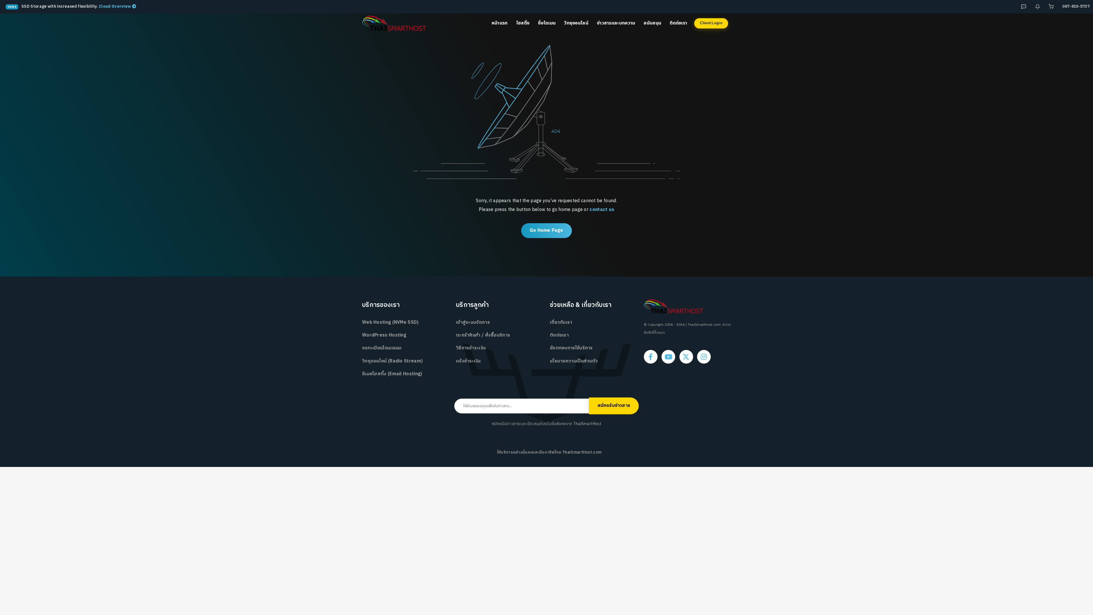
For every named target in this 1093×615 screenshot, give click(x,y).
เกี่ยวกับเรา (561, 322)
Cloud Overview (115, 6)
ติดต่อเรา (678, 23)
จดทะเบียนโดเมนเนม (382, 348)
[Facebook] (651, 357)
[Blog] (1023, 6)
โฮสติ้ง (523, 23)
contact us (601, 210)
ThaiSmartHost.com (581, 452)
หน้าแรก (500, 23)
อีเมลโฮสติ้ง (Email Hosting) (392, 374)
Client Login (711, 23)
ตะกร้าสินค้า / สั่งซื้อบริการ (483, 335)
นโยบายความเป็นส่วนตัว (574, 361)
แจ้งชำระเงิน (468, 361)
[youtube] (668, 357)
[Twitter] (686, 357)
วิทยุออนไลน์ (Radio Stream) (392, 361)
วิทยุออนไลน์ (576, 23)
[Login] (1051, 6)
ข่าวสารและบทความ (616, 23)
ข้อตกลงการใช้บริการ (571, 348)
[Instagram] (704, 357)
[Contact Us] (1037, 6)
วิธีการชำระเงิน (471, 348)
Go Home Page (546, 230)
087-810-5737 (1076, 6)
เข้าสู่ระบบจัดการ (473, 322)
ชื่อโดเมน (547, 23)
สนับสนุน (652, 23)
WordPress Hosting (384, 335)
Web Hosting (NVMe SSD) (390, 322)
